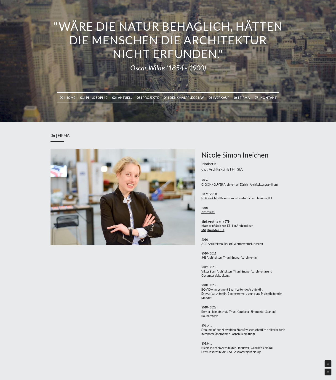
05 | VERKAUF (218, 97)
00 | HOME (67, 97)
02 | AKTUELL (122, 97)
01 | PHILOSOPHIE (93, 97)
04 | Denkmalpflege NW (184, 97)
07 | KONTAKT (265, 97)
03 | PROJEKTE (148, 97)
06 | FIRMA (242, 97)
